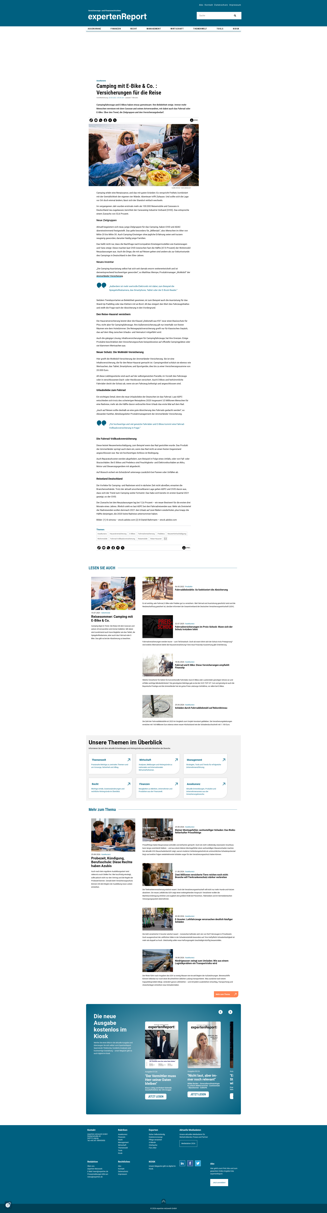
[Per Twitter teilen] (115, 120)
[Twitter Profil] (198, 1163)
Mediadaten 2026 (188, 1143)
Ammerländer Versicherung (109, 276)
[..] (165, 539)
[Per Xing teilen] (110, 120)
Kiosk (151, 1169)
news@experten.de (95, 1177)
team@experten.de (100, 1171)
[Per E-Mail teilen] (91, 120)
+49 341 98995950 (97, 1140)
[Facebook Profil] (190, 1163)
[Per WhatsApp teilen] (101, 120)
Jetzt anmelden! (219, 1183)
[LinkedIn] (182, 1163)
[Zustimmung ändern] (8, 1205)
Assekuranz (101, 81)
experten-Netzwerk (94, 1169)
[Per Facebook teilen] (105, 120)
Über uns (90, 1166)
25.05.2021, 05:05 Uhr (116, 98)
